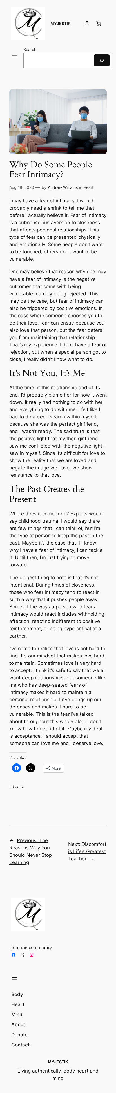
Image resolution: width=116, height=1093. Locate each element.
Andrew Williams (63, 187)
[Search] (102, 60)
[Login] (87, 23)
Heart (88, 187)
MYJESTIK (60, 23)
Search (29, 49)
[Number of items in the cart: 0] (99, 23)
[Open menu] (14, 57)
